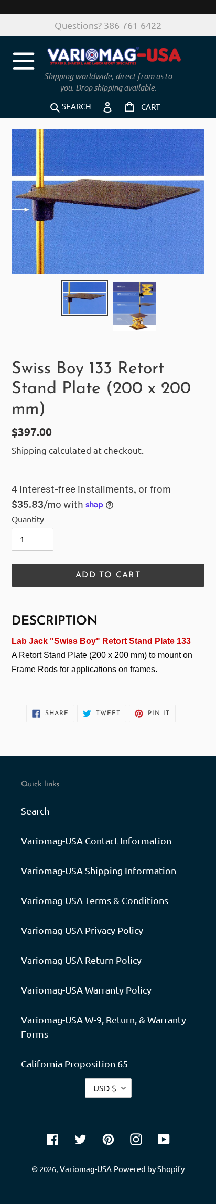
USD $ (104, 1088)
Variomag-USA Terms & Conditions (94, 900)
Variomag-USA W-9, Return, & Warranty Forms (103, 1026)
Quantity (28, 519)
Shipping (29, 449)
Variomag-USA (86, 1169)
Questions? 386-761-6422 (108, 24)
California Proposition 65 (74, 1063)
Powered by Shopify (149, 1169)
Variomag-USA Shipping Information (98, 870)
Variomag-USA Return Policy (81, 959)
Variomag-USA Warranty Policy (86, 989)
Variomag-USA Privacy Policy (82, 929)
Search (35, 810)
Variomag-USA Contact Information (96, 840)
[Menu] (23, 59)
